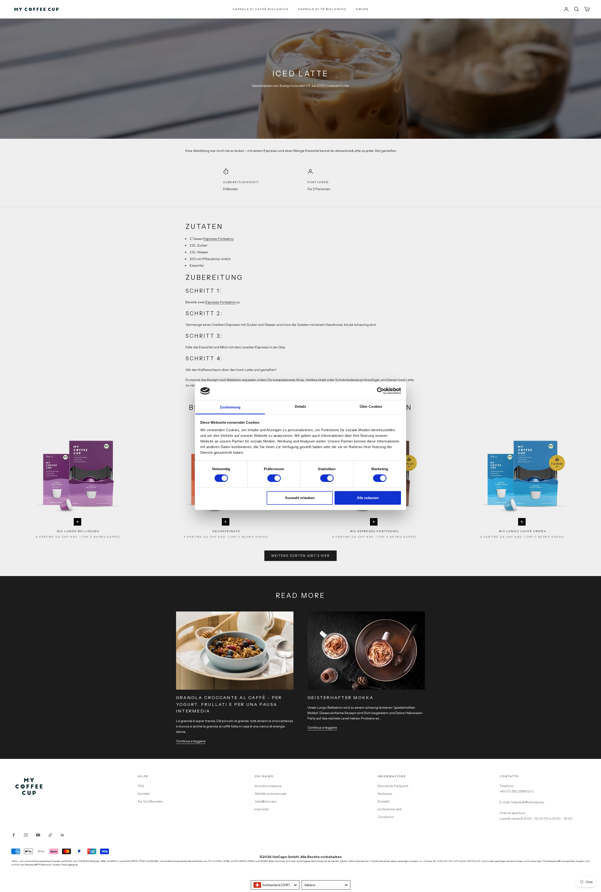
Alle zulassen (368, 498)
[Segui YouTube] (38, 835)
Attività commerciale (270, 794)
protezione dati (389, 809)
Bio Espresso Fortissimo (374, 531)
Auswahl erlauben (300, 498)
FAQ (141, 786)
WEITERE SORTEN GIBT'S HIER (300, 556)
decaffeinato (226, 531)
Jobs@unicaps (265, 801)
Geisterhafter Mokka (341, 697)
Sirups (362, 9)
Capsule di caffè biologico (261, 9)
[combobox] (275, 885)
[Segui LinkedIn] (62, 835)
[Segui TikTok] (50, 835)
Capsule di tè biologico (322, 9)
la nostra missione (267, 786)
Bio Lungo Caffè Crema (522, 531)
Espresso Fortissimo (219, 239)
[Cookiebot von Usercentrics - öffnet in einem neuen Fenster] (380, 390)
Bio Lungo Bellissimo (78, 531)
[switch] (274, 478)
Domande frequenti (393, 786)
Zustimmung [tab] (230, 407)
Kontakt (144, 794)
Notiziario (385, 794)
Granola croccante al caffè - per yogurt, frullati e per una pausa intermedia (229, 704)
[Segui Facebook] (13, 835)
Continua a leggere (191, 741)
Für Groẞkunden (150, 801)
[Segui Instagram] (25, 835)
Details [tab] (300, 406)
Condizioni (386, 817)
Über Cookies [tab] (371, 406)
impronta (261, 809)
